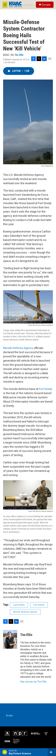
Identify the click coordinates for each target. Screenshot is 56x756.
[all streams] (52, 752)
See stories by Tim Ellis (33, 681)
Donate (46, 4)
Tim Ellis (18, 54)
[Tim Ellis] (10, 639)
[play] (5, 752)
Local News (19, 605)
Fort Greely (45, 389)
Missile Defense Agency (18, 348)
